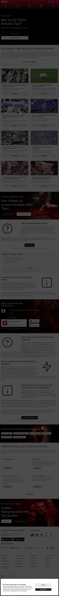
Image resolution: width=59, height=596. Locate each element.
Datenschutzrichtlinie (12, 590)
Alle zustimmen (43, 589)
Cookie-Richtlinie (23, 590)
